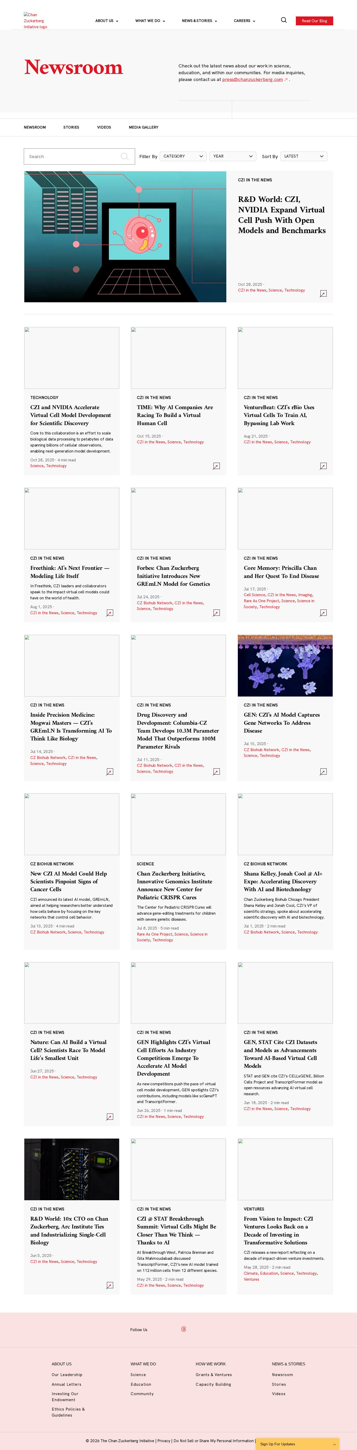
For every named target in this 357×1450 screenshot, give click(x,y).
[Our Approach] (38, 21)
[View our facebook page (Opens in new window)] (157, 1329)
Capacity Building (213, 1384)
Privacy (164, 1440)
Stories (71, 127)
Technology (294, 290)
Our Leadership (67, 1374)
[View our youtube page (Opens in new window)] (222, 1329)
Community (142, 1393)
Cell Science (254, 594)
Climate (251, 1273)
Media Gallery (143, 127)
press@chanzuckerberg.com (252, 79)
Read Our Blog (314, 20)
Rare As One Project (261, 600)
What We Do (148, 20)
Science (275, 290)
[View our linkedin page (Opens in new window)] (196, 1329)
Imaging (305, 594)
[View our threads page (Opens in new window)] (183, 1329)
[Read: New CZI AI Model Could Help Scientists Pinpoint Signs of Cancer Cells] (71, 871)
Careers (242, 20)
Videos (104, 127)
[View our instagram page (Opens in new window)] (170, 1329)
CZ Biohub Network (154, 602)
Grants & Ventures (214, 1374)
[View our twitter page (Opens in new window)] (209, 1329)
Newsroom (35, 127)
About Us (104, 20)
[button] (183, 156)
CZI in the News (252, 290)
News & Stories (197, 20)
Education (269, 1273)
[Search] (284, 21)
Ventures (251, 1279)
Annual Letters (67, 1384)
